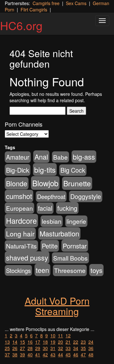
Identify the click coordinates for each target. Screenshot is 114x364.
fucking (67, 208)
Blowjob (45, 183)
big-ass (84, 157)
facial (45, 208)
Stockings (18, 270)
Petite (50, 245)
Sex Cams (76, 3)
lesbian (51, 221)
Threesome (70, 270)
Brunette (77, 183)
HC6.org (21, 25)
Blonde (16, 183)
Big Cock (72, 170)
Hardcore (21, 220)
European (19, 208)
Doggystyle (85, 196)
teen (42, 270)
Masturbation (59, 233)
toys (96, 270)
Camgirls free (46, 3)
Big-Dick (17, 170)
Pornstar (75, 245)
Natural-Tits (21, 246)
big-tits (44, 169)
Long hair (20, 233)
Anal (41, 157)
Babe (60, 157)
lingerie (76, 221)
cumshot (19, 196)
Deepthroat (51, 196)
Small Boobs (70, 258)
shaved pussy (27, 257)
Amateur (17, 157)
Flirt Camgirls (34, 9)
